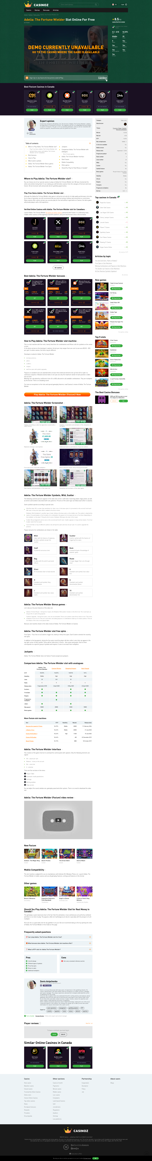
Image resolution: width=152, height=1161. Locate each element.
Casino (28, 10)
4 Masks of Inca (30, 730)
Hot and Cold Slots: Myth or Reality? (106, 261)
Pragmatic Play (63, 900)
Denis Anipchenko (32, 133)
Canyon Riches (56, 668)
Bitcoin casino (57, 1089)
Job (83, 1092)
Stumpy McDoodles (31, 737)
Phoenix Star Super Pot (116, 321)
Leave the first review (118, 22)
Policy (83, 1089)
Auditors (55, 1113)
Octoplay (112, 380)
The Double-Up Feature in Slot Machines (107, 268)
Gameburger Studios (82, 902)
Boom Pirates (30, 741)
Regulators (56, 1110)
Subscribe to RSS (76, 1154)
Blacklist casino (29, 1086)
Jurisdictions (56, 1107)
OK (95, 1158)
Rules (26, 1104)
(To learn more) (87, 1158)
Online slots (27, 1095)
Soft (54, 1104)
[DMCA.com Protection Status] (75, 1149)
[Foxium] (125, 124)
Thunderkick (45, 902)
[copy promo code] (52, 106)
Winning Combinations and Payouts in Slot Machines (110, 266)
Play (32, 110)
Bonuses (46, 10)
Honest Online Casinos (31, 1098)
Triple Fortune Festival (116, 283)
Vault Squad (85, 668)
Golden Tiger (113, 312)
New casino (27, 1083)
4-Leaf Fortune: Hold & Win (117, 378)
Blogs (112, 1083)
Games (37, 10)
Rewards (26, 1110)
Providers (27, 1113)
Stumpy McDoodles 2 (31, 733)
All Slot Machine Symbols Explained (106, 271)
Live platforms (57, 1119)
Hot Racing (113, 292)
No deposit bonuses (30, 1107)
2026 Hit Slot (113, 369)
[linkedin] (41, 985)
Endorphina (113, 342)
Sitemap (55, 1116)
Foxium (26, 862)
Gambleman (113, 350)
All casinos (58, 268)
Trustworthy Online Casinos (32, 1092)
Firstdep (74, 288)
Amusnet (112, 285)
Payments (56, 1086)
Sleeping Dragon (70, 668)
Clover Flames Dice (115, 359)
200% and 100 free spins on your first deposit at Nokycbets (118, 397)
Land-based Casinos (59, 1101)
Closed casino (28, 1089)
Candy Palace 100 (115, 302)
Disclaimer (85, 1086)
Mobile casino (57, 1092)
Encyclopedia (28, 1116)
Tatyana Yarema (39, 1016)
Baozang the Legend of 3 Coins (34, 726)
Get (35, 298)
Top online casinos (29, 1101)
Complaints (56, 1098)
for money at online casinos (54, 212)
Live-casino (56, 1095)
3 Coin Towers (114, 340)
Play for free (117, 288)
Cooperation (85, 1083)
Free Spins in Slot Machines (103, 263)
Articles (56, 10)
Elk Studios (27, 900)
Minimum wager (53, 288)
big (26, 288)
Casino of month (58, 1083)
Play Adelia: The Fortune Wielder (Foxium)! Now (57, 394)
